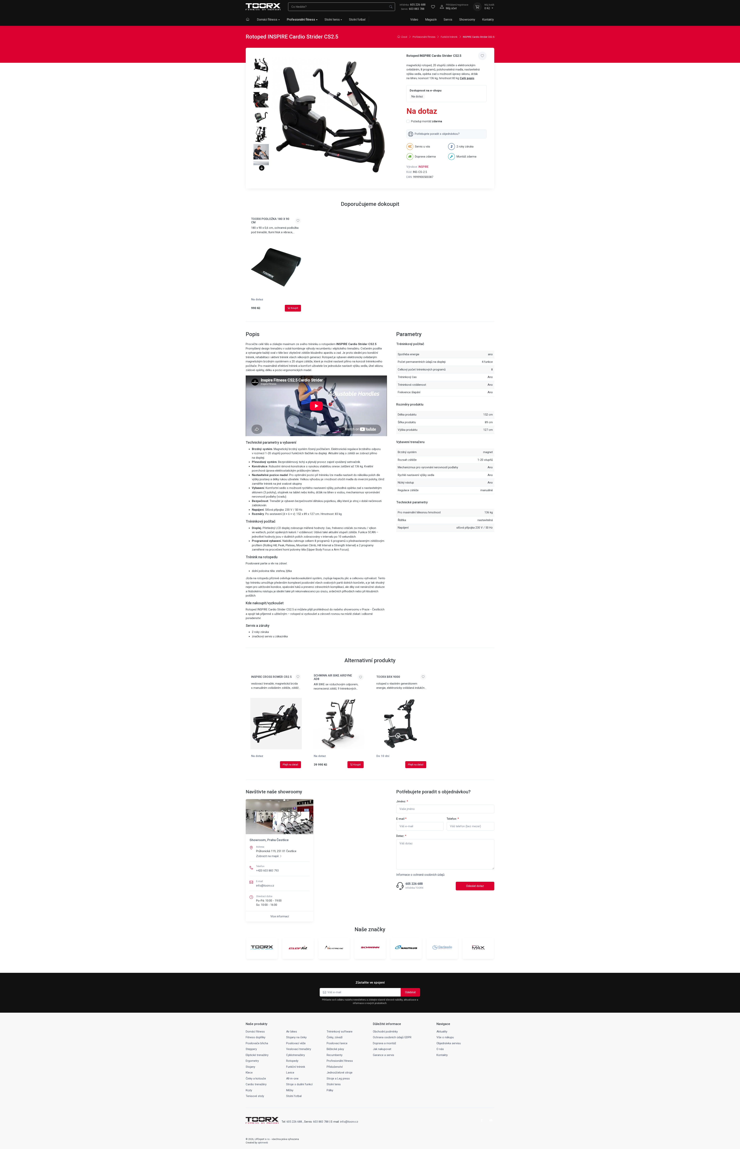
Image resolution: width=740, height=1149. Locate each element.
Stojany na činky (296, 1037)
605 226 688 (413, 4)
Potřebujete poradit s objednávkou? (437, 134)
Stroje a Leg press (338, 1078)
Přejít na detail (290, 764)
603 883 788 (416, 9)
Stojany (250, 1067)
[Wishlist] (433, 6)
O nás (440, 1049)
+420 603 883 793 (267, 870)
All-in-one (292, 1078)
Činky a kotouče (256, 1078)
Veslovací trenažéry (298, 1049)
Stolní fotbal (357, 19)
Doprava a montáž (384, 1043)
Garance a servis (383, 1055)
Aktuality (441, 1031)
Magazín (431, 19)
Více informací (279, 916)
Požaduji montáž (426, 121)
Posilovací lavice (337, 1043)
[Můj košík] (477, 6)
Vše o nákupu (445, 1037)
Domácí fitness (267, 19)
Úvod (404, 36)
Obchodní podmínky (385, 1031)
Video (414, 19)
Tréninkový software (339, 1031)
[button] (261, 168)
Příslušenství (335, 1067)
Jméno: (402, 801)
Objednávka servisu (448, 1043)
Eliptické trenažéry (257, 1055)
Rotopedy (292, 1061)
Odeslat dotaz (475, 886)
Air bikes (291, 1031)
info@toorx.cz (265, 885)
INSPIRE (423, 166)
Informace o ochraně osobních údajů (420, 875)
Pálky (330, 1090)
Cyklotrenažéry (295, 1055)
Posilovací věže (296, 1043)
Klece (249, 1072)
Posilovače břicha (257, 1043)
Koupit (294, 308)
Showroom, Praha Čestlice (269, 840)
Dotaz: (401, 835)
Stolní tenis (332, 19)
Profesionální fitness (301, 19)
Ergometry (252, 1061)
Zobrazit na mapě (267, 856)
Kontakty (488, 19)
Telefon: (453, 818)
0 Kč (489, 6)
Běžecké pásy (335, 1049)
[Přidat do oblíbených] (482, 56)
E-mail (401, 818)
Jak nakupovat (382, 1049)
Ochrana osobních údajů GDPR (392, 1037)
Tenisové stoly (255, 1096)
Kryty (249, 1090)
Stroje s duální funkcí (299, 1084)
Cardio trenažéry (256, 1084)
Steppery (251, 1049)
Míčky (289, 1090)
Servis (448, 19)
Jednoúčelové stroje (339, 1072)
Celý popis (467, 78)
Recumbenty (334, 1055)
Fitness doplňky (255, 1037)
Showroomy (467, 19)
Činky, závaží (334, 1037)
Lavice (290, 1072)
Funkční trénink (449, 36)
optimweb (263, 1142)
